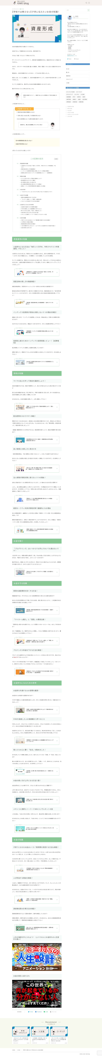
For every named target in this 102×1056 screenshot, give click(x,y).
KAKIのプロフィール (72, 55)
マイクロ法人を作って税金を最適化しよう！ (31, 178)
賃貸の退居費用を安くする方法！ (29, 197)
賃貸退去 (69, 101)
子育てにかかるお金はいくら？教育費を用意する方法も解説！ (36, 220)
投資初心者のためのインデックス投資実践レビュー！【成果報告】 (37, 172)
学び (74, 96)
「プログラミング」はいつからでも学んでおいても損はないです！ (37, 191)
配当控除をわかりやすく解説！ (28, 180)
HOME (13, 1050)
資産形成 (68, 75)
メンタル (77, 94)
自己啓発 (85, 99)
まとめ (22, 9)
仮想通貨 (69, 96)
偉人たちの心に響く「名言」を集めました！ (31, 210)
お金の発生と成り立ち (26, 227)
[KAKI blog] (22, 3)
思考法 (79, 96)
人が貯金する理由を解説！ (27, 222)
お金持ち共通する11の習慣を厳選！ (29, 206)
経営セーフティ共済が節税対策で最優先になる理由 (33, 186)
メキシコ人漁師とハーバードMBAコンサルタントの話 (34, 214)
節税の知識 (23, 176)
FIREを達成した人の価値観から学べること (31, 208)
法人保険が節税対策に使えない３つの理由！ (31, 184)
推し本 (67, 72)
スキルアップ (69, 79)
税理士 (74, 99)
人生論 (67, 82)
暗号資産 (69, 99)
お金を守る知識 (24, 195)
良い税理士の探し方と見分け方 (28, 182)
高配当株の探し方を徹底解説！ (28, 169)
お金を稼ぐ (23, 189)
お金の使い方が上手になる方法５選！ (30, 212)
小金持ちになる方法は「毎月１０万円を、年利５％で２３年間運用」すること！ (38, 166)
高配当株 (81, 101)
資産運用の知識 (24, 163)
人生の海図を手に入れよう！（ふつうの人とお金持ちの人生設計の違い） (38, 225)
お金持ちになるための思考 (27, 204)
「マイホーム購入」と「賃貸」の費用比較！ (31, 199)
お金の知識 (23, 217)
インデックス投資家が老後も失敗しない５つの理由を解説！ (35, 171)
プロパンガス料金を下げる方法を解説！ (30, 201)
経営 (79, 99)
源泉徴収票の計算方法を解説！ (28, 223)
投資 (84, 96)
